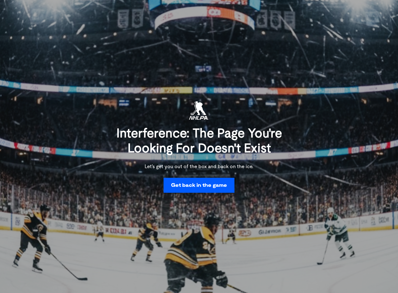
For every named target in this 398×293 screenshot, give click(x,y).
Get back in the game (199, 185)
